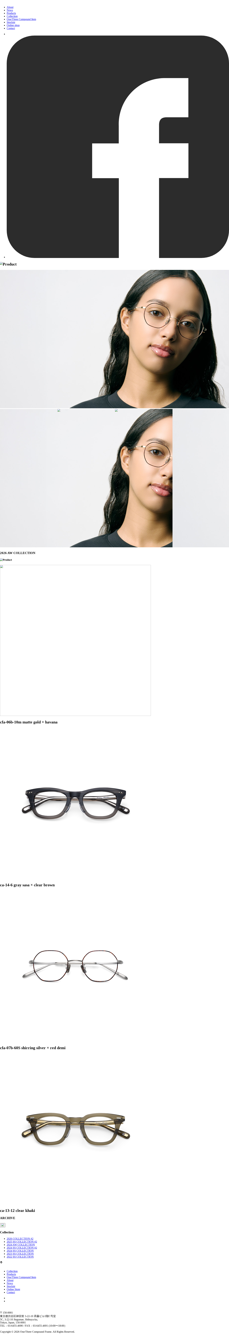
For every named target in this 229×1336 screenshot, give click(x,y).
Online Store (13, 1289)
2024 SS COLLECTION (20, 1250)
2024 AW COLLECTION (21, 1244)
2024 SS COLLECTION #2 (22, 1247)
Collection (12, 16)
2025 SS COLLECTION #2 (22, 1241)
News (10, 10)
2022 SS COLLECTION (20, 1256)
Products (11, 13)
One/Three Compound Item (21, 19)
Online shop (13, 25)
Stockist (11, 22)
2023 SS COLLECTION (20, 1253)
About (10, 7)
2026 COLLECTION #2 (20, 1238)
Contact (11, 28)
